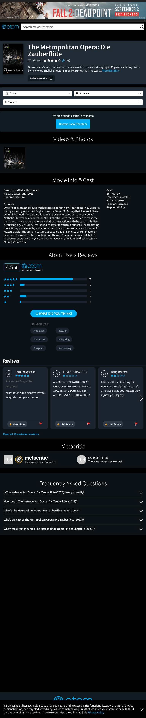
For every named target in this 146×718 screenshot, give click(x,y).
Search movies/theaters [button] (38, 27)
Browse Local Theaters (73, 124)
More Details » (111, 70)
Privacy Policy (96, 712)
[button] (37, 93)
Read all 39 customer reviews (21, 434)
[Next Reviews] (141, 398)
